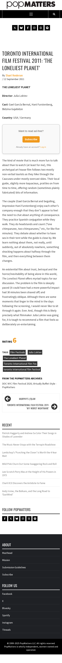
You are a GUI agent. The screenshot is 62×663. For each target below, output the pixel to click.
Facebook (7, 593)
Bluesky (6, 608)
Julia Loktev (35, 352)
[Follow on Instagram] (34, 27)
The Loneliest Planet (15, 358)
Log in (43, 147)
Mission (6, 560)
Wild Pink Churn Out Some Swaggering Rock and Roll (29, 464)
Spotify (6, 615)
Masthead (7, 553)
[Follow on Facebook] (28, 27)
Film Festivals (17, 352)
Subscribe (31, 139)
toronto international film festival (22, 369)
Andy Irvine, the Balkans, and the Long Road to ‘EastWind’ (26, 493)
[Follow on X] (15, 27)
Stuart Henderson (14, 75)
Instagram (7, 622)
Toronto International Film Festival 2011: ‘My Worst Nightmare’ (28, 406)
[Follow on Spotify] (47, 27)
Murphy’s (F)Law (27, 399)
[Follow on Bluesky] (21, 27)
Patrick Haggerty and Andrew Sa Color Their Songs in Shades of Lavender (29, 435)
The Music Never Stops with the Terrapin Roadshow (29, 444)
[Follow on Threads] (41, 27)
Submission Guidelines (14, 567)
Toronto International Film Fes (20, 363)
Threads (6, 629)
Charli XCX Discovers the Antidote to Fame (23, 483)
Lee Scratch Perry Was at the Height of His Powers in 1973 (29, 473)
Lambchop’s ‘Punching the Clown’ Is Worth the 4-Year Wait (29, 454)
